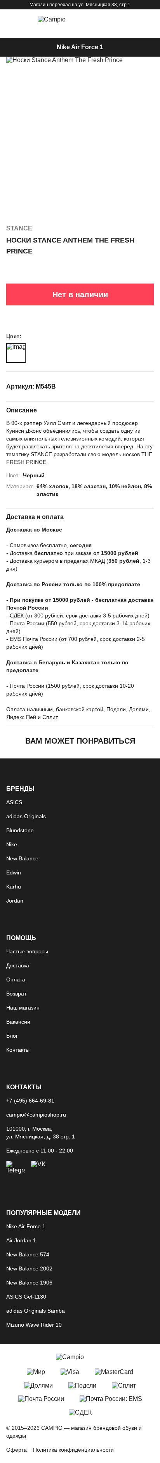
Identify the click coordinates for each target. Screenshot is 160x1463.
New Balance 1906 (29, 1282)
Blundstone (20, 830)
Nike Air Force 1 (80, 47)
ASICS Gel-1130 (26, 1297)
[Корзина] (128, 19)
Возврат (16, 993)
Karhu (13, 886)
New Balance (22, 858)
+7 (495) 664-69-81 (30, 1100)
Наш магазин (23, 1007)
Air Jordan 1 (21, 1240)
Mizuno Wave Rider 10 (34, 1325)
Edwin (13, 872)
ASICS (14, 802)
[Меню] (11, 19)
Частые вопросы (27, 951)
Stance (19, 228)
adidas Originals (26, 816)
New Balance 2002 (29, 1268)
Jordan (14, 900)
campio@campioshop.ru (36, 1115)
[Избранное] (153, 64)
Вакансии (18, 1022)
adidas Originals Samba (35, 1311)
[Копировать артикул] (149, 386)
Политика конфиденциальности (73, 1450)
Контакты (18, 1050)
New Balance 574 (27, 1254)
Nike (11, 844)
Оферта (16, 1450)
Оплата (15, 979)
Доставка (17, 965)
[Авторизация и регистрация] (148, 19)
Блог (12, 1036)
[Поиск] (108, 19)
